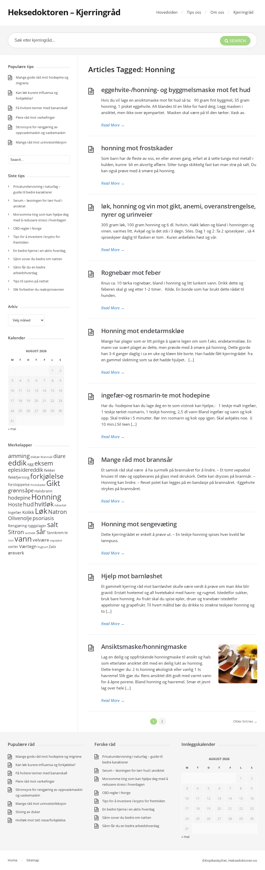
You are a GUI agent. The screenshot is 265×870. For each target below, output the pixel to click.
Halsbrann (43, 491)
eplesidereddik (25, 469)
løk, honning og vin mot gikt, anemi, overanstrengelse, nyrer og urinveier (178, 210)
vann (23, 539)
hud (28, 504)
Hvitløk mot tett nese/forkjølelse (40, 820)
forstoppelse (19, 484)
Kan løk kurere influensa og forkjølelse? (46, 764)
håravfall (60, 505)
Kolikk (28, 512)
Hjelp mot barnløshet (131, 576)
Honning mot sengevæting (139, 524)
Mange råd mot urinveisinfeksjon (41, 142)
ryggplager (37, 525)
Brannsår (47, 457)
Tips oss (194, 12)
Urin (11, 540)
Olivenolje (20, 518)
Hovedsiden (167, 12)
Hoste (15, 504)
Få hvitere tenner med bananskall (41, 108)
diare (59, 456)
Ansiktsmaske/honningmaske (144, 646)
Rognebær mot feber (131, 272)
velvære (41, 540)
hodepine (19, 497)
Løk (41, 511)
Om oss (217, 12)
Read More (112, 125)
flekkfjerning (19, 477)
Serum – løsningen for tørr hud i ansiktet (133, 770)
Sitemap (32, 860)
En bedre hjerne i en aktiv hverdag (39, 250)
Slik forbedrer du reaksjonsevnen (38, 289)
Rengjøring (17, 525)
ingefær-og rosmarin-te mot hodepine (155, 395)
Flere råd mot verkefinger (35, 117)
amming (19, 456)
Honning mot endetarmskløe (142, 330)
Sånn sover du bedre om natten (37, 259)
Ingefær (14, 512)
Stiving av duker (28, 811)
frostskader (38, 485)
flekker (49, 470)
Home (12, 860)
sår (41, 531)
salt (52, 524)
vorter (13, 546)
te (66, 532)
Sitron (16, 532)
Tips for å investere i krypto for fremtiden (133, 801)
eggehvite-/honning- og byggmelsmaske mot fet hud (176, 89)
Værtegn (27, 546)
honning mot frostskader (137, 148)
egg (30, 464)
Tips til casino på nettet (31, 281)
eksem (43, 463)
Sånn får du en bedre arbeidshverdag (130, 825)
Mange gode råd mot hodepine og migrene (49, 756)
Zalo (52, 546)
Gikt (53, 483)
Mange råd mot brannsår (137, 459)
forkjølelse (47, 476)
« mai (185, 836)
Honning (46, 497)
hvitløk (44, 504)
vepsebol (56, 540)
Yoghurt (42, 547)
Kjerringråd (243, 12)
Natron (57, 511)
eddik (17, 463)
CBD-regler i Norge (27, 228)
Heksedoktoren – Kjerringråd (64, 12)
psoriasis (43, 518)
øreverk (16, 553)
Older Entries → (245, 721)
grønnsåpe (21, 490)
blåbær (35, 457)
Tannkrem (55, 532)
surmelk (30, 533)
